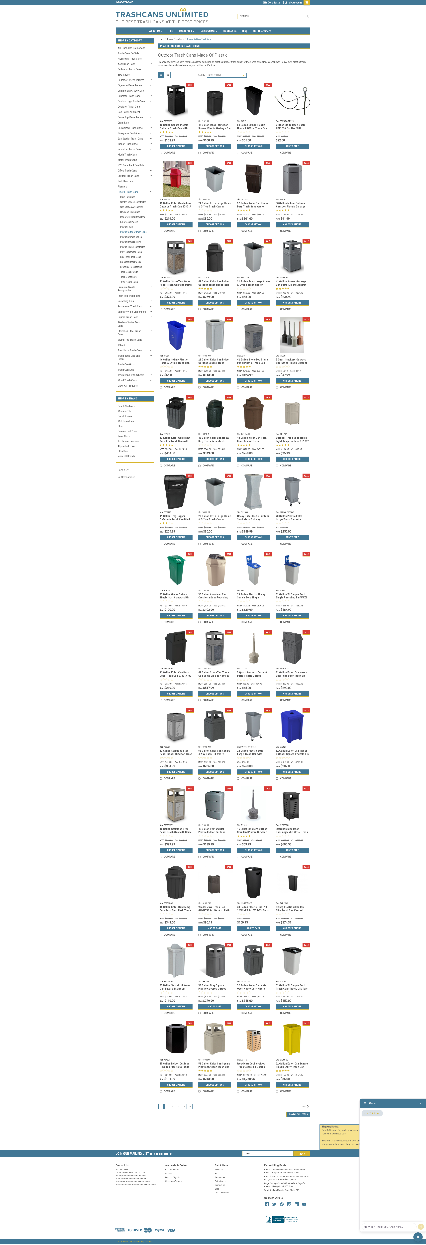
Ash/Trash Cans (126, 64)
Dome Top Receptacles (130, 117)
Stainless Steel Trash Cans (129, 332)
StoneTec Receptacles (131, 266)
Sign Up (176, 1177)
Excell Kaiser (125, 416)
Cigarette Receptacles (130, 85)
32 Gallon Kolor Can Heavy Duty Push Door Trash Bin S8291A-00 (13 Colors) (291, 676)
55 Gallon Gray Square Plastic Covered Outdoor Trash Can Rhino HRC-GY (212, 989)
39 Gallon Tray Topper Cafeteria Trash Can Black (175, 518)
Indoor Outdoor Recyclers (132, 216)
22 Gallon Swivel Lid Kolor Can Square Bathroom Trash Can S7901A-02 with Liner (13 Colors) (175, 990)
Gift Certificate (271, 2)
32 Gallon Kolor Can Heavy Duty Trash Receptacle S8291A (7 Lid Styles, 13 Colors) (252, 208)
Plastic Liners (126, 226)
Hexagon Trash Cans (130, 211)
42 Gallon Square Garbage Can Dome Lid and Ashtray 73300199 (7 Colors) (291, 285)
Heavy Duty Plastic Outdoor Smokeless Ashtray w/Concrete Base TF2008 (253, 519)
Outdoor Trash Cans (128, 176)
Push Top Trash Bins (129, 295)
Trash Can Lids (126, 369)
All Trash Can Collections (131, 48)
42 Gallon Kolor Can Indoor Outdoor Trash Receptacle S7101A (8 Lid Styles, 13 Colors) (214, 286)
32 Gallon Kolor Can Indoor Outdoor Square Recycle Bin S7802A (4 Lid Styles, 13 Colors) (292, 755)
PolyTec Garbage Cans (131, 251)
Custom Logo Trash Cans (131, 101)
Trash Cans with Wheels (131, 375)
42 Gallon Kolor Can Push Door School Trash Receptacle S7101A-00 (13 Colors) (252, 442)
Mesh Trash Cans (127, 154)
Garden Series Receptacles (133, 201)
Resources (186, 30)
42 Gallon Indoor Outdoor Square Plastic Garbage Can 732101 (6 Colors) (214, 128)
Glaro (120, 426)
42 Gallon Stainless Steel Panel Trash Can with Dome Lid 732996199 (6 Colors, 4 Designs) (176, 833)
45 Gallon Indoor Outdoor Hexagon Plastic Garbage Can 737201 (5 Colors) (174, 1067)
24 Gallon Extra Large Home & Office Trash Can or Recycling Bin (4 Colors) (214, 206)
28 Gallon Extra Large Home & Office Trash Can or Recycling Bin (214, 519)
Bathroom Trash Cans (129, 69)
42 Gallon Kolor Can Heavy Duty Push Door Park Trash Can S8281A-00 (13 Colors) (175, 910)
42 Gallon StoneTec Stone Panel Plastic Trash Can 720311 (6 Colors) (252, 363)
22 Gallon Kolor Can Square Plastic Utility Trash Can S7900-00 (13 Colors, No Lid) (292, 1068)
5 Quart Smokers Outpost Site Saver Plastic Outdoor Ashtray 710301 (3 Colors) (291, 363)
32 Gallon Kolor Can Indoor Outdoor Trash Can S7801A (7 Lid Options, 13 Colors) (175, 206)
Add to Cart (292, 146)
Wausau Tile (124, 411)
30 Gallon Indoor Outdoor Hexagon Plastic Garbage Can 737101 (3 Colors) (291, 206)
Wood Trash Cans (127, 380)
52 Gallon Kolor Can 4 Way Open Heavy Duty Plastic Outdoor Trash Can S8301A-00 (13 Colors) (253, 990)
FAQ (171, 31)
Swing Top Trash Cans (130, 339)
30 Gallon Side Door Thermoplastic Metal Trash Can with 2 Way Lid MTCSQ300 (292, 833)
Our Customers (262, 31)
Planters (122, 186)
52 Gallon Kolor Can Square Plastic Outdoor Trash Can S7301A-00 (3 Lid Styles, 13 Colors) (214, 1068)
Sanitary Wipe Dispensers (132, 311)
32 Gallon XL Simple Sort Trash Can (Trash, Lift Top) (292, 987)
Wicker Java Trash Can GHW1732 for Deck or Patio (214, 908)
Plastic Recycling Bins (130, 241)
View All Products (128, 385)
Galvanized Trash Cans (130, 128)
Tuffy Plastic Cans (129, 281)
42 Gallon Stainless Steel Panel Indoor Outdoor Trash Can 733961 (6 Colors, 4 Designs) (176, 755)
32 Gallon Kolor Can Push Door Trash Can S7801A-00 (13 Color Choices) (175, 676)
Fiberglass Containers (130, 133)
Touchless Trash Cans (130, 350)
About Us (155, 30)
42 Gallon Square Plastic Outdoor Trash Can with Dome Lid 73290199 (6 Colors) (174, 129)
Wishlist (169, 1173)
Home (161, 39)
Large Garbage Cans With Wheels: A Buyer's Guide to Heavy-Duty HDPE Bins (284, 1185)
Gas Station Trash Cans (130, 138)
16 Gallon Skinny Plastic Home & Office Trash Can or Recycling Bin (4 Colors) (175, 363)
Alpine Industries (127, 446)
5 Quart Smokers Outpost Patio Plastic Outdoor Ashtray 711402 (252, 676)
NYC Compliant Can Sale (131, 165)
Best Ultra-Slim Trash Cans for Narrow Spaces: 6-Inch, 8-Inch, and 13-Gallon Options (286, 1178)
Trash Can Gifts (126, 364)
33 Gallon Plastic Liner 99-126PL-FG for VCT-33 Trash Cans (253, 910)
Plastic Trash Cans (128, 191)
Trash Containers (128, 276)
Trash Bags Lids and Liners (129, 357)
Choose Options (176, 146)
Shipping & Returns (173, 1181)
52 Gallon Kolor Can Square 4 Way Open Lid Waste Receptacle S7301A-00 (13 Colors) (214, 755)
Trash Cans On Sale (128, 53)
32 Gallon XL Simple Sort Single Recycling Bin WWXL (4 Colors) (291, 598)
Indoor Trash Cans (128, 144)
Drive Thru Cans (127, 196)
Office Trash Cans (127, 170)
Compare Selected (298, 1114)
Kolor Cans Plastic (129, 221)
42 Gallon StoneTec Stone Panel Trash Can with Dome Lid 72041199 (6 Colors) (176, 285)
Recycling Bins (126, 301)
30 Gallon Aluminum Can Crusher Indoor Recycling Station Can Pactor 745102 (214, 598)
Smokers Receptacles (130, 261)
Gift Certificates (172, 1170)
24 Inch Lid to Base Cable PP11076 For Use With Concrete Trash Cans (291, 128)
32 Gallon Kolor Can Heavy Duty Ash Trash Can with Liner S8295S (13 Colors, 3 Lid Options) (175, 442)
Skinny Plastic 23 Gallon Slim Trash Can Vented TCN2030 (290, 910)
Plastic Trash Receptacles (132, 246)
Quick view (176, 116)
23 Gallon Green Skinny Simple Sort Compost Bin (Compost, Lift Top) (174, 598)
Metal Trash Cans (127, 160)
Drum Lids (123, 122)
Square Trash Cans (128, 317)
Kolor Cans (124, 436)
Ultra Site (123, 451)
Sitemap (148, 1242)
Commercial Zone (127, 431)
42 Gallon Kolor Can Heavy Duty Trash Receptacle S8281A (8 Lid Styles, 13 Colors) (213, 442)
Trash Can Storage (129, 271)
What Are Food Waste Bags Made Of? (281, 1190)
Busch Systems (126, 406)
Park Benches (125, 181)
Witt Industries (126, 421)
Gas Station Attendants (131, 206)
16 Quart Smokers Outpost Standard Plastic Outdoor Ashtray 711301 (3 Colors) (252, 832)
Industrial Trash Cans (129, 149)
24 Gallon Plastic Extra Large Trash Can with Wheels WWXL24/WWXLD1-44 (252, 755)
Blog (244, 31)
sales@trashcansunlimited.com (133, 2)
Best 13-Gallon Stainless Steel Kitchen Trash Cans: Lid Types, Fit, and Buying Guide (284, 1171)
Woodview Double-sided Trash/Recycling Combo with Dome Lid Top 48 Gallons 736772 (251, 1068)
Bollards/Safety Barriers (131, 80)
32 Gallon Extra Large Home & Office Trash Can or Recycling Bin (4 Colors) (253, 285)
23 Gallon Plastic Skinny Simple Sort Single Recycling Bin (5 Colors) (251, 598)
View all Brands (126, 456)
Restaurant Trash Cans (130, 306)
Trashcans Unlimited (129, 441)
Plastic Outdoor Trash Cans (133, 231)
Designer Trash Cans (129, 106)
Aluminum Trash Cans (130, 58)
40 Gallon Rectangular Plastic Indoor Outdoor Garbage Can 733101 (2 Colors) (211, 833)
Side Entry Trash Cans (130, 256)
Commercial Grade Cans (131, 90)
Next (304, 1106)
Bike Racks (124, 74)
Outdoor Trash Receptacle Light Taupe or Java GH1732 (292, 439)
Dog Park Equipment (129, 112)
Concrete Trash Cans (129, 96)
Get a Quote (208, 30)
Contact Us (229, 31)
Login (167, 1177)
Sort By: (201, 75)
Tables (121, 345)
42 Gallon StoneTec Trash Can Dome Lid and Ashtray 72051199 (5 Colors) (213, 676)
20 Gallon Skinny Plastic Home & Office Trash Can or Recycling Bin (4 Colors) (253, 128)
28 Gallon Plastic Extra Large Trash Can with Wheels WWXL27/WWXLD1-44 (291, 521)
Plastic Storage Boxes (131, 236)
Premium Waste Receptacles (126, 288)
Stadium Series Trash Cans (129, 324)
